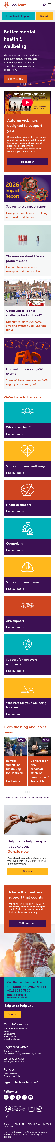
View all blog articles (39, 797)
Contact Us (9, 1034)
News (6, 1031)
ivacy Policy (12, 1073)
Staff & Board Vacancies (15, 1028)
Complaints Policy (13, 1076)
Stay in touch (10, 1036)
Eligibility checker (12, 1039)
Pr (5, 1073)
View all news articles (16, 797)
